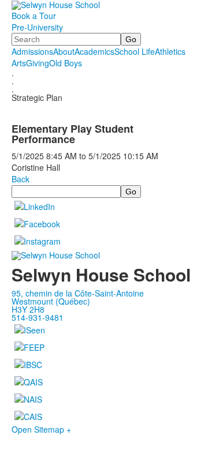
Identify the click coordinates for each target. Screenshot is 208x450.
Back (20, 179)
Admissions (32, 51)
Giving (37, 63)
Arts (19, 63)
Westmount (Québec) (51, 301)
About (64, 51)
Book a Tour (34, 15)
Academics (94, 51)
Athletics (170, 51)
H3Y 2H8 (28, 309)
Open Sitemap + (41, 429)
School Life (134, 51)
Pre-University (37, 27)
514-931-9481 (38, 317)
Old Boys (65, 63)
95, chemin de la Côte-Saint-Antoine (78, 293)
